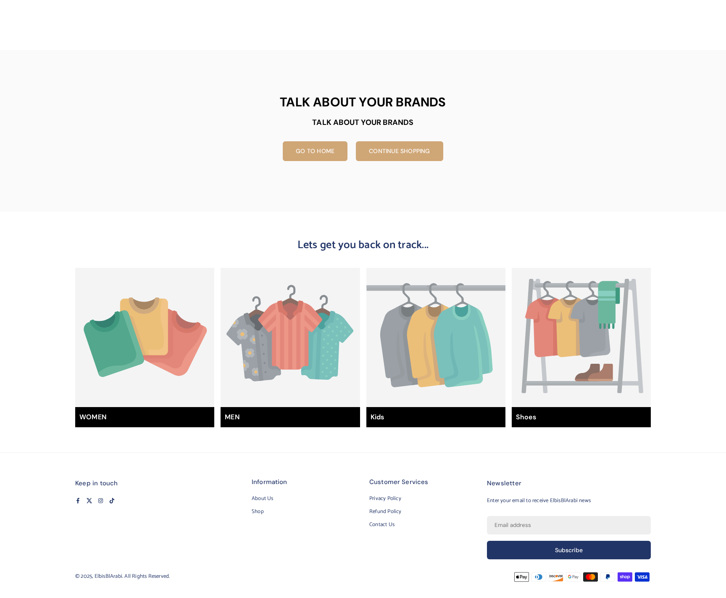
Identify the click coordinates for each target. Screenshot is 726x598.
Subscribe (569, 550)
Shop (258, 511)
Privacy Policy (385, 498)
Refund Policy (385, 511)
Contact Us (382, 524)
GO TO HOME (315, 151)
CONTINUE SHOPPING (399, 151)
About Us (263, 498)
